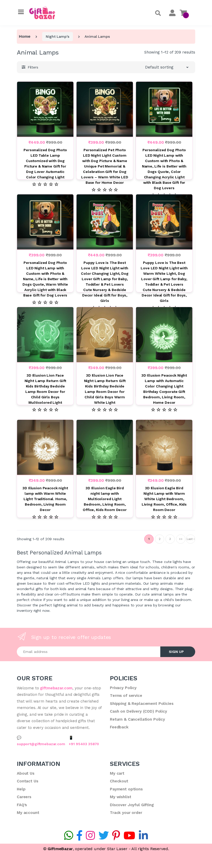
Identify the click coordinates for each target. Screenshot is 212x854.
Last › (190, 539)
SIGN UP (176, 652)
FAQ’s (22, 805)
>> (181, 539)
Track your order (126, 812)
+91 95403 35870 (84, 744)
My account (28, 812)
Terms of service (126, 695)
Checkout (119, 781)
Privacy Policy (123, 687)
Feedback (119, 727)
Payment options (126, 789)
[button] (158, 13)
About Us (25, 773)
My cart (117, 773)
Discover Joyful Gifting (132, 805)
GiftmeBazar (60, 848)
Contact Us (27, 781)
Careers (24, 797)
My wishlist (120, 797)
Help (21, 789)
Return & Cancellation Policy (137, 719)
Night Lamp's (57, 36)
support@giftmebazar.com (41, 744)
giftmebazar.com (56, 688)
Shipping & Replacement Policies (141, 703)
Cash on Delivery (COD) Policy (138, 711)
